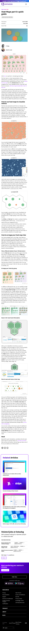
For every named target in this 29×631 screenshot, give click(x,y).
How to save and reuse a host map (10, 379)
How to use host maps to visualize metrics (13, 102)
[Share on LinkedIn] (7, 448)
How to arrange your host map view (13, 235)
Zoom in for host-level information (10, 318)
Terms (10, 623)
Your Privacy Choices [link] (18, 623)
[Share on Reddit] (5, 448)
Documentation (5, 594)
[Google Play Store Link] (19, 583)
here (5, 76)
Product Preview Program (6, 601)
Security (17, 596)
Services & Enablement (7, 598)
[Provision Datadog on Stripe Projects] (15, 485)
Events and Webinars (20, 594)
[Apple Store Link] (10, 583)
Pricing (4, 592)
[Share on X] (2, 448)
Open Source (18, 592)
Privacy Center (18, 598)
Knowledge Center (19, 600)
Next (3, 436)
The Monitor (4, 9)
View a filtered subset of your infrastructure (13, 251)
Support (4, 596)
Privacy (13, 623)
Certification (5, 603)
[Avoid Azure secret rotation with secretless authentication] (15, 469)
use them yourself (22, 440)
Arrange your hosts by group (9, 268)
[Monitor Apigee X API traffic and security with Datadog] (15, 518)
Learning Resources (19, 602)
